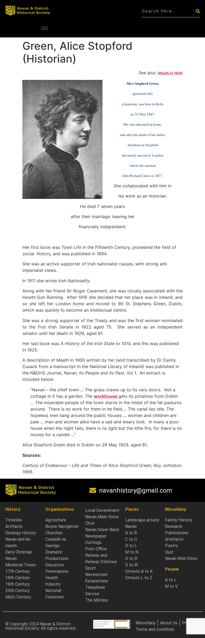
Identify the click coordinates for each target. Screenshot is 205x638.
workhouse (106, 396)
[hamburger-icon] (44, 28)
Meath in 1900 (170, 73)
